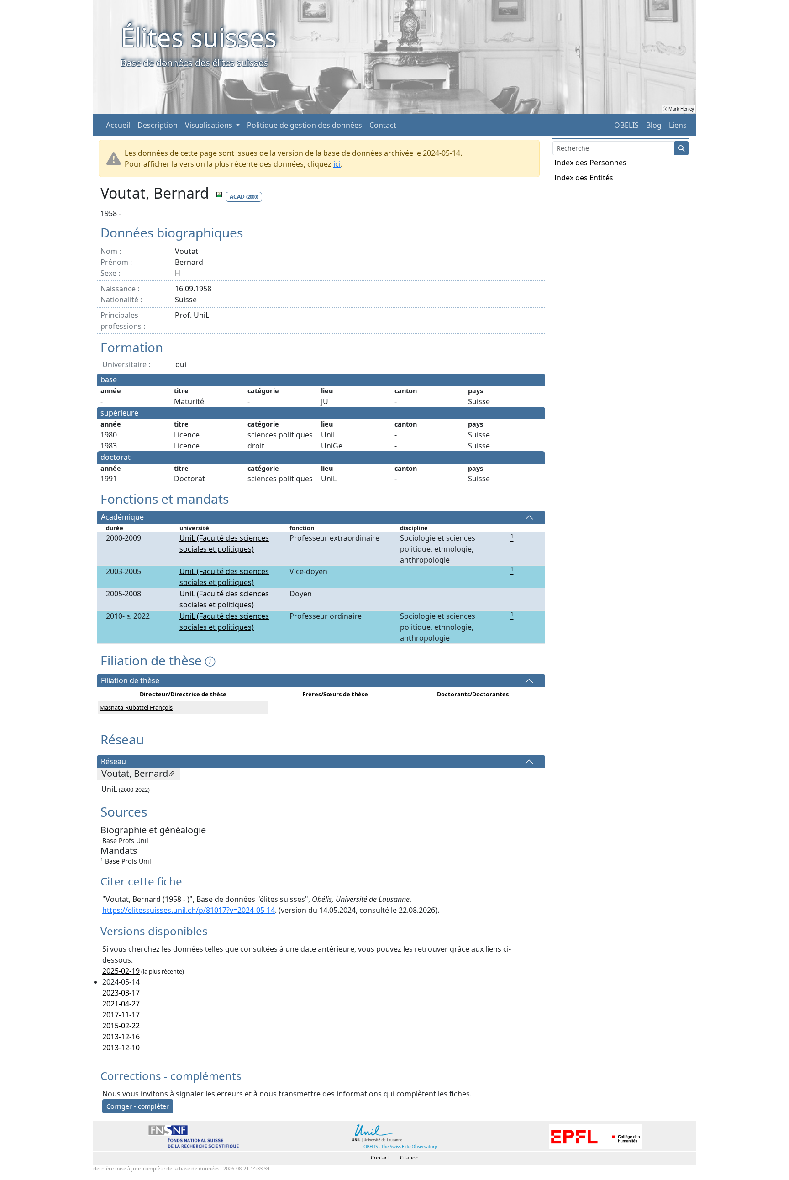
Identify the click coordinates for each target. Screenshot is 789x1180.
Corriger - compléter (137, 1106)
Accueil (118, 125)
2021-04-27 (121, 1004)
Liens (678, 125)
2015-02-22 (121, 1026)
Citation (409, 1157)
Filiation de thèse (130, 680)
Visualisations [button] (209, 125)
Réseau (113, 761)
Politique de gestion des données (304, 125)
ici (337, 164)
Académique (122, 517)
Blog (654, 125)
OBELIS (626, 125)
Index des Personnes (590, 163)
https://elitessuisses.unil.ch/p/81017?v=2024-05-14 (188, 910)
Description (157, 125)
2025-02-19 (121, 971)
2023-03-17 (121, 993)
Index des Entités (583, 178)
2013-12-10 (121, 1048)
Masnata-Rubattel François (136, 707)
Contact (382, 125)
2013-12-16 (121, 1037)
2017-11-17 (121, 1015)
